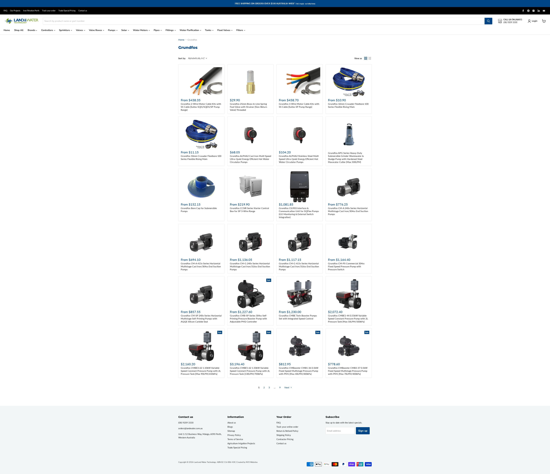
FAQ (5, 11)
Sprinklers (64, 30)
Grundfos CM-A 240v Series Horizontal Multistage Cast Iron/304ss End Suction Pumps (348, 211)
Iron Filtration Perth (31, 11)
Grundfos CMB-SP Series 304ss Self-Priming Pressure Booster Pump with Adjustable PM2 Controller (248, 318)
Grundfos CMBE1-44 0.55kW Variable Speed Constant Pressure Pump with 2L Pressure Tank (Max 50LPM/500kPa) (348, 318)
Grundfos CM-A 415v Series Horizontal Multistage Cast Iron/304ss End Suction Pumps (201, 266)
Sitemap (231, 431)
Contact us (82, 11)
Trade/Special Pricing (66, 11)
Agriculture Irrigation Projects (241, 443)
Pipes (157, 30)
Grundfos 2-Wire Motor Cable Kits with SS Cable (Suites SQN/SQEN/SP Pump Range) (201, 106)
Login (534, 20)
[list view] (370, 58)
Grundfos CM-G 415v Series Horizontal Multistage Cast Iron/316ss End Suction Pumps (299, 266)
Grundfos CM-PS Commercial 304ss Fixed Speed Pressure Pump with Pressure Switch (346, 266)
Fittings (170, 30)
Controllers (47, 30)
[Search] (488, 21)
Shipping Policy (283, 435)
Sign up (362, 430)
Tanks (208, 30)
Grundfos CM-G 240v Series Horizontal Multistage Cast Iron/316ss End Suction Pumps (250, 266)
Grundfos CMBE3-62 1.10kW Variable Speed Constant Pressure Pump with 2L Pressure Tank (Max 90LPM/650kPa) (201, 370)
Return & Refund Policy (287, 431)
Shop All (18, 30)
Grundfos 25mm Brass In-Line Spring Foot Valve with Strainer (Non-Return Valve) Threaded (248, 106)
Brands (32, 30)
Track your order (49, 11)
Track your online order (287, 426)
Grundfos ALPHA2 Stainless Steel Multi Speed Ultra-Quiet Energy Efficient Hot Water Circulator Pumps (299, 159)
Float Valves (224, 30)
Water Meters (140, 30)
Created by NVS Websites (247, 462)
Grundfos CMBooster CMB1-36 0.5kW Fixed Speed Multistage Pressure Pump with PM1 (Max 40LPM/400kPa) (298, 370)
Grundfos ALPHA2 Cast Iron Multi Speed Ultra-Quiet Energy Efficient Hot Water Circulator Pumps (250, 159)
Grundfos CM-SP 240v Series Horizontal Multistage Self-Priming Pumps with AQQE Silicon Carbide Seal (201, 318)
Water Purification (190, 30)
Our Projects (15, 11)
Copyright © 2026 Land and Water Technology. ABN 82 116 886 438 (206, 462)
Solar (124, 30)
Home (7, 30)
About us (231, 422)
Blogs (230, 426)
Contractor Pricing (284, 439)
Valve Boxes (96, 30)
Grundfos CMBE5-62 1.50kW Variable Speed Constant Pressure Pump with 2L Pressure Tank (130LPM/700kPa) (250, 370)
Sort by (181, 58)
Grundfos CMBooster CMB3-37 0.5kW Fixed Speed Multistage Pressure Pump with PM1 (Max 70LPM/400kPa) (348, 370)
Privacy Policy (234, 435)
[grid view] (366, 58)
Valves (80, 30)
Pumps (112, 30)
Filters (240, 30)
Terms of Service (235, 439)
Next (287, 387)
